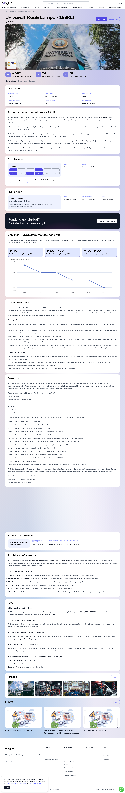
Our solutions (87, 752)
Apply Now (101, 19)
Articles (101, 7)
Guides (90, 7)
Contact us (47, 755)
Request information (106, 221)
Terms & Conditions (35, 783)
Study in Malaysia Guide (8, 7)
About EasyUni (48, 752)
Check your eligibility (70, 775)
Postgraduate (77, 7)
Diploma (46, 7)
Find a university (69, 752)
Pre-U (35, 7)
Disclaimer (106, 759)
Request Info (113, 19)
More (114, 677)
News (32, 81)
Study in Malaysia (69, 771)
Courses (22, 81)
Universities (24, 7)
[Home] (6, 11)
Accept (7, 787)
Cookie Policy (10, 783)
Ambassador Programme (116, 7)
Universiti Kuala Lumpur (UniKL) (27, 11)
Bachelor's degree (61, 7)
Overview (10, 81)
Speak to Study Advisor (71, 768)
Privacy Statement (21, 783)
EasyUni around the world (106, 789)
